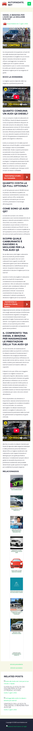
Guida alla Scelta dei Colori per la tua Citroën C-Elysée (14, 688)
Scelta (6, 693)
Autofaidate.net (16, 3)
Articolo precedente (16, 664)
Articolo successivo (16, 668)
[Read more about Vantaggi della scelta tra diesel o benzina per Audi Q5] (16, 699)
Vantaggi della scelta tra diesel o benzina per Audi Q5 (16, 705)
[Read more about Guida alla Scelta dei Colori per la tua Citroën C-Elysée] (16, 682)
